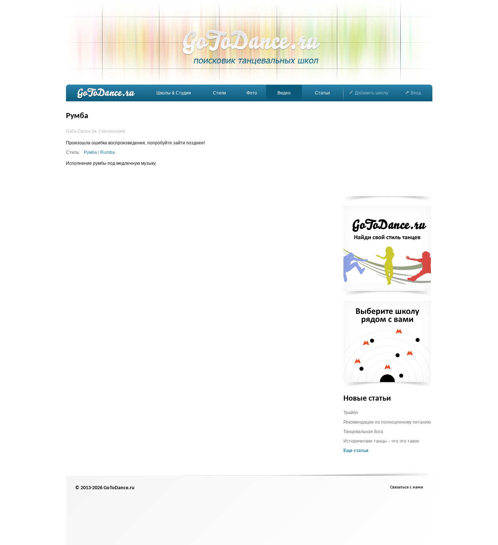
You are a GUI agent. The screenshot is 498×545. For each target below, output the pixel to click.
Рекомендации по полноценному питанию (387, 422)
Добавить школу (371, 93)
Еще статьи (355, 450)
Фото (251, 93)
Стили (219, 93)
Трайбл (350, 412)
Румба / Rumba (99, 152)
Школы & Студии (173, 93)
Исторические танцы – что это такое (381, 441)
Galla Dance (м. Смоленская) (95, 131)
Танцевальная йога (363, 431)
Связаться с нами (406, 487)
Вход (416, 93)
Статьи (322, 93)
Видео (284, 93)
